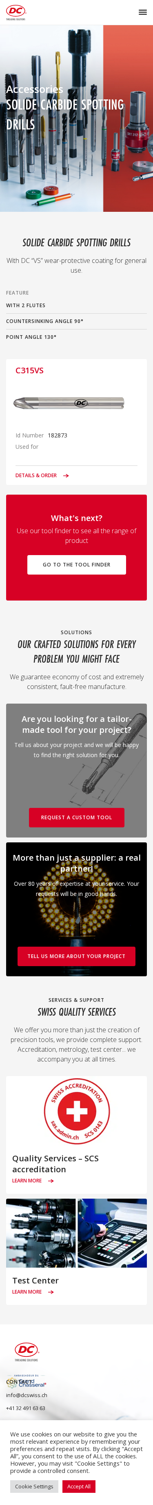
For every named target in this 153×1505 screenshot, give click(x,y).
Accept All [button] (79, 1486)
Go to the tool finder (77, 564)
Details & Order (37, 475)
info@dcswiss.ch (26, 1395)
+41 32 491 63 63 (25, 1408)
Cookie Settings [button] (34, 1486)
